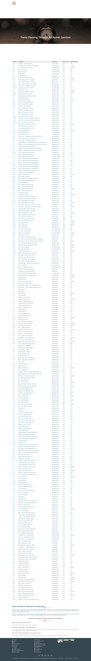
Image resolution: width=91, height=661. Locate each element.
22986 (14, 563)
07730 (14, 128)
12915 (14, 309)
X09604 (14, 599)
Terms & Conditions (68, 658)
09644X (14, 232)
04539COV (14, 85)
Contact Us (15, 646)
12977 (14, 317)
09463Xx (14, 180)
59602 (14, 591)
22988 (14, 567)
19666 (14, 486)
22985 (14, 561)
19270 (14, 414)
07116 (14, 114)
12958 (14, 315)
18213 (14, 400)
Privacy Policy (61, 658)
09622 (14, 206)
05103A (14, 91)
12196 (14, 283)
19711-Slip (14, 490)
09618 (14, 198)
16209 (14, 379)
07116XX (14, 116)
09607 (14, 184)
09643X (14, 230)
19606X (14, 454)
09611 (14, 190)
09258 (14, 150)
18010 (14, 394)
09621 (14, 204)
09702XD (14, 253)
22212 (14, 545)
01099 (14, 65)
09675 (14, 247)
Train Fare (37, 650)
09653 (14, 238)
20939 (14, 520)
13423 (14, 341)
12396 (14, 295)
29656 (14, 577)
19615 (14, 472)
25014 (14, 569)
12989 (14, 329)
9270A (14, 597)
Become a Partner (16, 643)
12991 (14, 333)
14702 (14, 355)
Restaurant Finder (38, 649)
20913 (14, 512)
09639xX (14, 224)
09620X (14, 202)
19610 (14, 462)
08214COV (14, 132)
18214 (14, 402)
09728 (14, 263)
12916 (14, 311)
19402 (14, 426)
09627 (14, 216)
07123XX (14, 118)
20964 (14, 530)
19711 (14, 488)
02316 (14, 73)
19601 (14, 446)
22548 (14, 553)
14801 (14, 357)
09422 (14, 166)
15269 (14, 371)
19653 (14, 476)
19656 (14, 480)
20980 (14, 539)
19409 (14, 428)
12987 (14, 325)
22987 (14, 565)
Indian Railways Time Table (40, 645)
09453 (14, 178)
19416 (14, 438)
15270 (14, 373)
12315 (14, 289)
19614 (14, 470)
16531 (14, 383)
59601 (14, 589)
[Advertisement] (31, 7)
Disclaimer (76, 658)
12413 (14, 297)
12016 (14, 271)
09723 (14, 259)
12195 (14, 281)
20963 (14, 528)
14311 (14, 345)
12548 (14, 303)
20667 (14, 504)
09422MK (14, 168)
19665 (14, 484)
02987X (14, 77)
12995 (14, 337)
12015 (14, 269)
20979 (14, 537)
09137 (14, 146)
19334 (14, 418)
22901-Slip (14, 555)
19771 (14, 494)
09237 (14, 148)
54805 (14, 585)
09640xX (14, 226)
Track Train (37, 642)
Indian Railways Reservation (40, 643)
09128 (14, 144)
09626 (14, 212)
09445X (14, 172)
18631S (14, 404)
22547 (14, 551)
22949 (14, 557)
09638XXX (14, 222)
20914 (14, 514)
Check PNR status (38, 646)
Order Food (37, 639)
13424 (14, 343)
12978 (14, 319)
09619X (14, 200)
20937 (14, 516)
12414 (14, 299)
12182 (14, 279)
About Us (15, 639)
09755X (14, 265)
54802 (14, 583)
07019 (14, 108)
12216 (14, 287)
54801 (14, 581)
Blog (14, 642)
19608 (14, 458)
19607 (14, 456)
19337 (14, 420)
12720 (14, 307)
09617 (14, 196)
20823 (14, 508)
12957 (14, 313)
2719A (14, 571)
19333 (14, 416)
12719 (14, 305)
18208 (14, 398)
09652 (14, 236)
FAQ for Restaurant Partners (18, 650)
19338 (14, 422)
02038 (14, 69)
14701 (14, 353)
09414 (14, 160)
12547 (14, 301)
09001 (14, 136)
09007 (14, 138)
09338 (14, 156)
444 (13, 579)
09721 (14, 255)
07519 (14, 126)
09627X (14, 218)
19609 (14, 460)
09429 (14, 170)
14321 (14, 349)
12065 (14, 273)
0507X (14, 89)
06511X (14, 106)
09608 (14, 188)
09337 (14, 154)
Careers (14, 641)
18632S (14, 406)
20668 (14, 506)
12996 (14, 339)
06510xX (14, 104)
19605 (14, 450)
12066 (14, 275)
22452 (14, 549)
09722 (14, 257)
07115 (14, 112)
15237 (14, 367)
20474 (14, 498)
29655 (14, 575)
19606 (14, 452)
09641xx (14, 228)
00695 (14, 63)
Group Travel (15, 645)
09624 (14, 208)
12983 (14, 321)
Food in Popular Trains (39, 641)
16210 (14, 381)
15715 (14, 375)
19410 (14, 430)
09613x (14, 192)
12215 (14, 285)
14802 (14, 359)
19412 (14, 434)
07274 (14, 124)
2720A (14, 573)
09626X (14, 214)
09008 (14, 140)
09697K (14, 251)
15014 (14, 365)
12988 (14, 327)
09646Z (14, 234)
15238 (14, 369)
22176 (14, 543)
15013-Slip (14, 363)
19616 (14, 474)
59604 (14, 595)
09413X (14, 158)
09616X (14, 194)
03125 (14, 79)
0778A (14, 130)
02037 (14, 67)
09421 (14, 162)
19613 (14, 468)
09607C (14, 186)
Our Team (37, 647)
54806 (14, 587)
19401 (14, 424)
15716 (14, 377)
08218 (14, 134)
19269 (14, 412)
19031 (14, 408)
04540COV (14, 87)
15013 (14, 361)
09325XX (14, 152)
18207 (14, 396)
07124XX (14, 120)
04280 (14, 83)
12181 (14, 277)
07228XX (14, 122)
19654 (14, 478)
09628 (14, 220)
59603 (14, 593)
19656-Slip (14, 482)
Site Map (15, 647)
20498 (14, 502)
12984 (14, 323)
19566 (14, 442)
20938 (14, 518)
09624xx (14, 210)
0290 (13, 75)
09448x (14, 176)
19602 (14, 448)
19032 (14, 410)
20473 (14, 496)
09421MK (14, 164)
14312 (14, 347)
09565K (14, 182)
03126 (14, 81)
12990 (14, 331)
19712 (14, 492)
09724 (14, 261)
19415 (14, 436)
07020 (14, 110)
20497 (14, 500)
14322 (14, 351)
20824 (14, 510)
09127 (14, 142)
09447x (14, 174)
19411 (14, 432)
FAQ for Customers (16, 649)
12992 (14, 335)
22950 (14, 559)
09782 (14, 267)
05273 (14, 95)
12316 (14, 291)
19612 (14, 466)
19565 (14, 440)
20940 (14, 522)
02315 (14, 71)
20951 (14, 524)
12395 (14, 293)
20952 (14, 526)
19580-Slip (14, 444)
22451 (14, 547)
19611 (14, 464)
